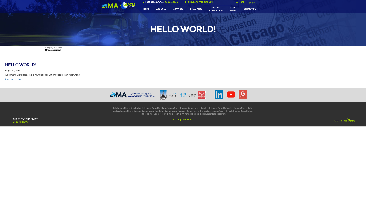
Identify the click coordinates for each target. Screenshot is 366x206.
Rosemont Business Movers (144, 110)
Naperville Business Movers (236, 110)
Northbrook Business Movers (168, 107)
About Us (161, 9)
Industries (196, 9)
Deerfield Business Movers (190, 107)
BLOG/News (233, 9)
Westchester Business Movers (193, 113)
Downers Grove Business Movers (212, 110)
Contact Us (249, 9)
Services (178, 9)
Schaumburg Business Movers (235, 107)
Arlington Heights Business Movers (144, 107)
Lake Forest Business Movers (212, 107)
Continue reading (13, 79)
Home (146, 9)
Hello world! (20, 65)
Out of (216, 9)
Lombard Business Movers (216, 113)
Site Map (176, 120)
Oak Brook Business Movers (170, 113)
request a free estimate (200, 2)
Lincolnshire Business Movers (166, 110)
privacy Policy (187, 120)
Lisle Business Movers (121, 107)
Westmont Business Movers (188, 110)
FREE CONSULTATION (161, 2)
